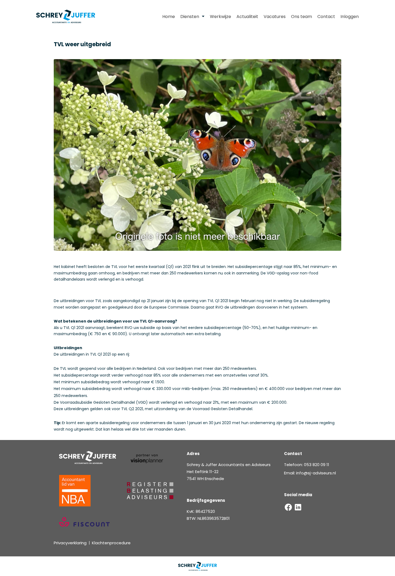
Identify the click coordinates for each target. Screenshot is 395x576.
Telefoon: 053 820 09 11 (306, 464)
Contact (326, 16)
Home (168, 16)
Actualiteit (247, 16)
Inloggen (349, 16)
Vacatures (275, 16)
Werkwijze (220, 16)
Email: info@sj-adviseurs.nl (310, 473)
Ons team (301, 16)
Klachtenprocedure (111, 543)
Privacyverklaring (70, 543)
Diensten (189, 16)
